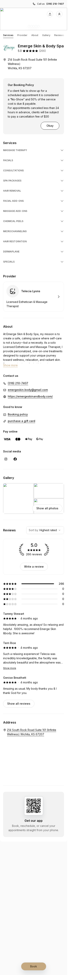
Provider (22, 35)
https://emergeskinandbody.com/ (30, 396)
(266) (42, 50)
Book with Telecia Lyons (33, 296)
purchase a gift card (21, 421)
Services (8, 35)
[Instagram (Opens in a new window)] (6, 459)
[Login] (59, 14)
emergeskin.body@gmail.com (28, 389)
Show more (9, 668)
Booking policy (18, 414)
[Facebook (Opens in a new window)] (15, 459)
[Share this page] (50, 14)
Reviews (59, 35)
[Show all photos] (33, 19)
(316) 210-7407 (55, 3)
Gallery (46, 35)
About (34, 35)
